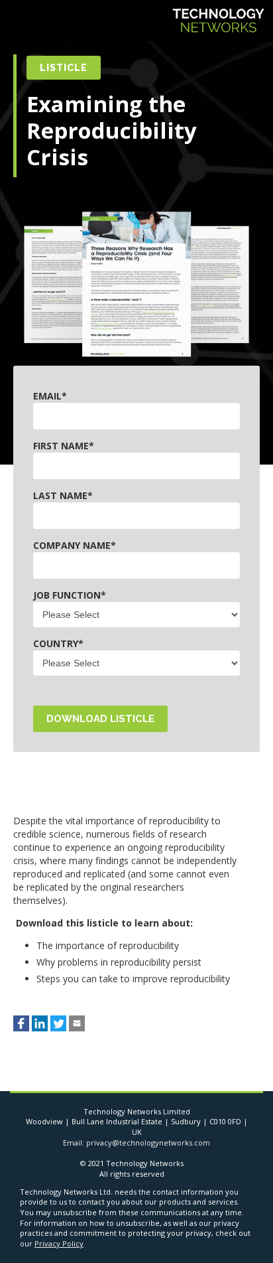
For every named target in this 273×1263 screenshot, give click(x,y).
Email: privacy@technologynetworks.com (136, 1143)
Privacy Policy (58, 1243)
